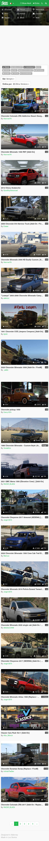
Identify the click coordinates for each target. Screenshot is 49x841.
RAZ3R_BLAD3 (9, 484)
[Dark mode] (42, 3)
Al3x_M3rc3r (8, 735)
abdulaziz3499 (9, 627)
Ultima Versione (15, 84)
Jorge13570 (8, 520)
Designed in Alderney (9, 834)
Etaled (6, 226)
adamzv (6, 298)
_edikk (6, 370)
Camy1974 (7, 412)
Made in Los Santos (9, 837)
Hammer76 (7, 118)
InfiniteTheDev (9, 771)
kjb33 (5, 334)
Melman (6, 556)
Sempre (8, 78)
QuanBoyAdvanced (11, 190)
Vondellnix (7, 448)
